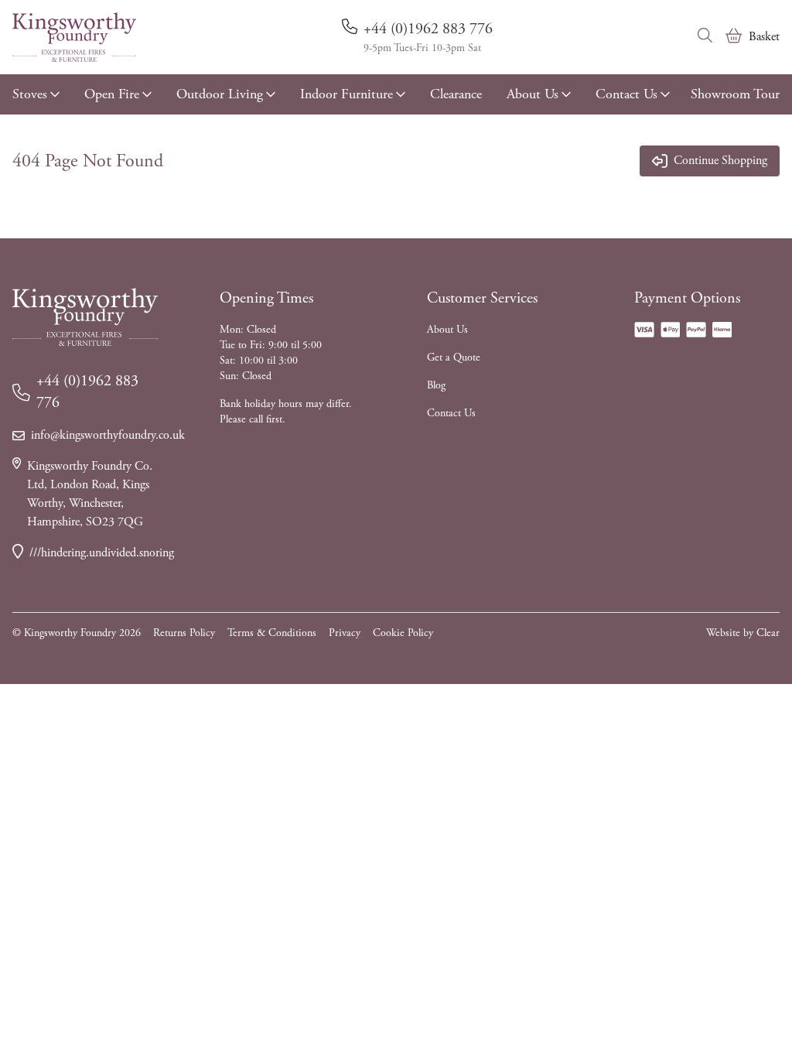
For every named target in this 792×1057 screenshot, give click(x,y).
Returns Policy (184, 633)
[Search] (705, 35)
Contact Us (626, 94)
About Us (532, 94)
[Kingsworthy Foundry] (74, 37)
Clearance (456, 94)
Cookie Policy (403, 633)
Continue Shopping (720, 160)
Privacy (344, 633)
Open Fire (111, 94)
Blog (436, 385)
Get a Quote (453, 357)
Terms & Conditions (271, 633)
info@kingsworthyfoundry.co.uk (94, 435)
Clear (768, 633)
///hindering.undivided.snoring (93, 553)
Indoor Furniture (346, 94)
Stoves (29, 94)
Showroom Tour (735, 94)
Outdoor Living (219, 94)
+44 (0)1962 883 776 (428, 29)
